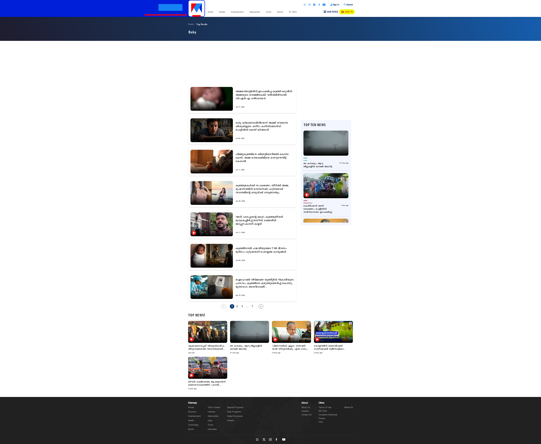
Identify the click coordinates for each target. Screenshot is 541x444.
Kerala (222, 12)
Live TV (349, 11)
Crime (268, 12)
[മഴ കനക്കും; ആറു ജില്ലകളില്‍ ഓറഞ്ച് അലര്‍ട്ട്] (325, 143)
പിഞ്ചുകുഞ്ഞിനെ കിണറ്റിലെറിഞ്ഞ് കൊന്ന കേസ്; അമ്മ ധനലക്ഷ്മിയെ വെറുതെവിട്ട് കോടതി (262, 158)
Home (210, 12)
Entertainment (237, 12)
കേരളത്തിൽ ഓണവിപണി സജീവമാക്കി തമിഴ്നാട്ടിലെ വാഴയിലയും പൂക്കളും (328, 347)
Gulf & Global (214, 407)
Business (192, 411)
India (210, 420)
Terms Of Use (325, 407)
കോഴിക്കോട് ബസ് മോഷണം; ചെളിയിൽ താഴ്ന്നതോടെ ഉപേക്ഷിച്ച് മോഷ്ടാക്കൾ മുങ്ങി (317, 209)
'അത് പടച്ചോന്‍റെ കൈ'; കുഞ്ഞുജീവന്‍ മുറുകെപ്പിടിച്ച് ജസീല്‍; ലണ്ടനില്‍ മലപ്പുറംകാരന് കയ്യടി (259, 220)
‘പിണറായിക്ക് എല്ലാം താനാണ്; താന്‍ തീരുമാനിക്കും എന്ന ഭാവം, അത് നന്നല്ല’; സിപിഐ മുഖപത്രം (290, 347)
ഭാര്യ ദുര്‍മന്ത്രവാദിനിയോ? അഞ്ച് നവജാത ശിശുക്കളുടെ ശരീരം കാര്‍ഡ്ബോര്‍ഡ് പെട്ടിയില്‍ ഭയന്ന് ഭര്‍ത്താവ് (262, 126)
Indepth (230, 420)
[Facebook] (319, 4)
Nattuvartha (255, 12)
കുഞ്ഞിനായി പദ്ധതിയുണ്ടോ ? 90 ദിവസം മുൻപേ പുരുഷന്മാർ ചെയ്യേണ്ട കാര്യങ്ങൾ (261, 250)
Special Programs (235, 407)
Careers (305, 411)
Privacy (322, 418)
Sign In (336, 4)
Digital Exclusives (235, 416)
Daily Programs (234, 411)
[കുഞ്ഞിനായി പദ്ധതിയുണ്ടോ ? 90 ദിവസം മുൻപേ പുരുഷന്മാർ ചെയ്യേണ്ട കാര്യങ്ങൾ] (211, 256)
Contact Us (306, 414)
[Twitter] (309, 4)
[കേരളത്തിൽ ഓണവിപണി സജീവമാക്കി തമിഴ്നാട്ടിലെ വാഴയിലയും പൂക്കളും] (333, 332)
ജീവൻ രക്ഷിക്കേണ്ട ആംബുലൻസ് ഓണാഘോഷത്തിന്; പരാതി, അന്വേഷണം (207, 383)
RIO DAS (323, 411)
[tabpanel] (208, 337)
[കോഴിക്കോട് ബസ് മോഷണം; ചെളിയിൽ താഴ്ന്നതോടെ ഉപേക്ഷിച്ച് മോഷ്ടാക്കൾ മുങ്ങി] (325, 185)
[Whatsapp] (304, 4)
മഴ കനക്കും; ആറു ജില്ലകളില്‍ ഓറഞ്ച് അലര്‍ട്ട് (317, 165)
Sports (280, 12)
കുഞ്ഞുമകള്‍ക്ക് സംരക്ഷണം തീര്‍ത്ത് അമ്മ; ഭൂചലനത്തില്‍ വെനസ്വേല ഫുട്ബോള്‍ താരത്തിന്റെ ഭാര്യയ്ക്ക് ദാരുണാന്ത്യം (262, 189)
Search (349, 4)
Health (191, 420)
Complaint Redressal (328, 414)
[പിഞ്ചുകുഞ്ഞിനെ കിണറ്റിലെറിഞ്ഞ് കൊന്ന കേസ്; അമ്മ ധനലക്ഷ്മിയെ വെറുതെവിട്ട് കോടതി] (211, 162)
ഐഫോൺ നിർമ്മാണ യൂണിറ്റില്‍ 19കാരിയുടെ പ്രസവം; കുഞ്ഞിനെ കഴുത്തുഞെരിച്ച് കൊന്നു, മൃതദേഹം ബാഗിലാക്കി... (265, 283)
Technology (193, 424)
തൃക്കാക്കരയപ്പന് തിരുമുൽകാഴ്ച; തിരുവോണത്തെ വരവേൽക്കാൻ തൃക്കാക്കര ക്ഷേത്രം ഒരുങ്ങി (206, 347)
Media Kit (348, 407)
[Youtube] (324, 4)
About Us (305, 407)
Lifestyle (211, 411)
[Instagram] (314, 4)
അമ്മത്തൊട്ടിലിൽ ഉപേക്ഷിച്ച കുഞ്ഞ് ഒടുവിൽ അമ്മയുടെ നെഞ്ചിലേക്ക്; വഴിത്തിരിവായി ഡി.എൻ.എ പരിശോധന (264, 95)
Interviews (212, 429)
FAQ (321, 422)
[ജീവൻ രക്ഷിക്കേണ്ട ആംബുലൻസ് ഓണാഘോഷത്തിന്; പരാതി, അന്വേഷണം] (207, 368)
